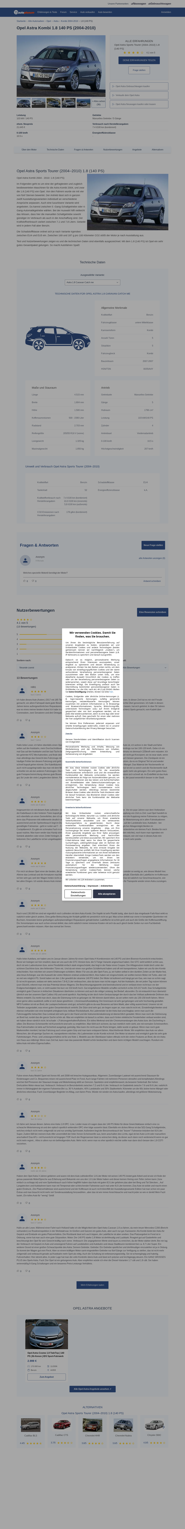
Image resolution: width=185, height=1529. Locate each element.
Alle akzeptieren (107, 893)
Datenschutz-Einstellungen (78, 894)
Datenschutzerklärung (74, 886)
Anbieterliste (107, 886)
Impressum (93, 886)
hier (111, 692)
